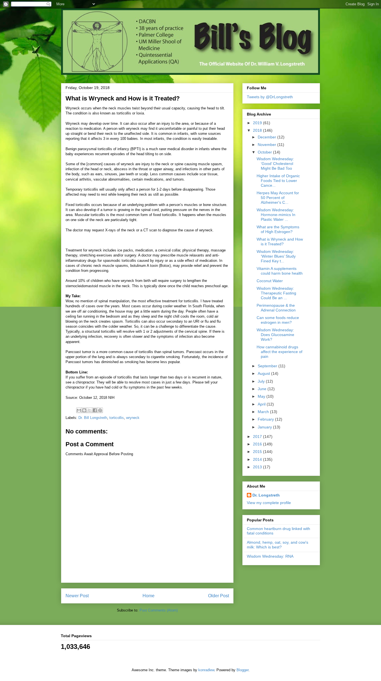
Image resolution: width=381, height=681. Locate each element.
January (265, 427)
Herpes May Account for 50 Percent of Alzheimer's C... (278, 198)
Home (149, 595)
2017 (258, 436)
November (267, 144)
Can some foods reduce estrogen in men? (278, 320)
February (266, 419)
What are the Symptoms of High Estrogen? (278, 229)
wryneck (132, 418)
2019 (258, 123)
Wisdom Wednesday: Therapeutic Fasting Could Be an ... (276, 293)
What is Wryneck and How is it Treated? (280, 241)
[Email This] (79, 410)
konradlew (206, 670)
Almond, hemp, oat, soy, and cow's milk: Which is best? (277, 544)
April (262, 404)
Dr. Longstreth (266, 495)
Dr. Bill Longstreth (92, 418)
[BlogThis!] (84, 410)
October (265, 152)
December (267, 137)
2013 (258, 467)
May (262, 396)
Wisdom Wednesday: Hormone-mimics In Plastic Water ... (276, 215)
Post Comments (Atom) (158, 610)
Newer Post (77, 595)
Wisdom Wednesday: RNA (270, 556)
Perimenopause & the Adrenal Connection (276, 307)
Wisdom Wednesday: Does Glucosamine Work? (275, 335)
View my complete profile (269, 502)
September (268, 366)
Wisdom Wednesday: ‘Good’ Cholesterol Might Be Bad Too (275, 164)
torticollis (116, 418)
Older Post (218, 595)
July (262, 381)
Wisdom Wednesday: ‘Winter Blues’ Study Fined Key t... (276, 256)
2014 (258, 459)
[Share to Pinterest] (100, 410)
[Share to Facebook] (95, 410)
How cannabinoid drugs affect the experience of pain (279, 352)
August (264, 373)
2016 (258, 444)
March (264, 411)
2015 (258, 451)
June (262, 389)
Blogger (243, 670)
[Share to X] (89, 410)
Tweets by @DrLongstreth (270, 97)
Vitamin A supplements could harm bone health (280, 270)
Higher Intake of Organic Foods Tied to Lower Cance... (278, 181)
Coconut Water (270, 281)
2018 (258, 130)
